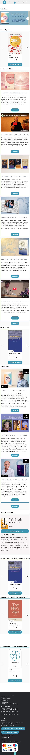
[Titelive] (15, 753)
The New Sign (12, 623)
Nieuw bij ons (5, 30)
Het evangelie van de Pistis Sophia (18, 584)
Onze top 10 (4, 327)
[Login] (19, 2)
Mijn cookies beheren (11, 732)
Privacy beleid (5, 737)
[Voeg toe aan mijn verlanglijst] (16, 59)
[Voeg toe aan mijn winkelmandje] (13, 59)
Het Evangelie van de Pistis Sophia (18, 353)
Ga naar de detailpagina (13, 531)
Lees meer (15, 323)
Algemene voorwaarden (8, 735)
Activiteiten (4, 366)
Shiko (10, 55)
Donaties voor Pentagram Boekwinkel (13, 646)
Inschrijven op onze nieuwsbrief (14, 728)
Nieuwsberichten (6, 69)
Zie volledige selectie (15, 64)
